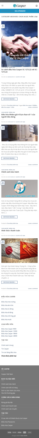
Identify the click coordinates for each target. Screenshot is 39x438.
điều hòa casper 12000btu (30, 105)
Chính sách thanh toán (9, 406)
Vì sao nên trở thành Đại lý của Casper (14, 418)
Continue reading (9, 99)
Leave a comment (33, 107)
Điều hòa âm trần (7, 305)
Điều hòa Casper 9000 (8, 329)
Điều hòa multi (6, 319)
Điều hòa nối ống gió (8, 316)
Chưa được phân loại (8, 67)
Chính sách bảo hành (10, 172)
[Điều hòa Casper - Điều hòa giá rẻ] (19, 5)
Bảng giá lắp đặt (7, 402)
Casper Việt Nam (20, 77)
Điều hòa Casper (7, 425)
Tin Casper (5, 349)
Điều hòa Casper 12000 (9, 331)
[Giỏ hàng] (37, 6)
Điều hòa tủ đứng (7, 309)
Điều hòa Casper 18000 (9, 334)
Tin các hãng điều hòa (8, 352)
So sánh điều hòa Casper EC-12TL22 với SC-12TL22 (19, 70)
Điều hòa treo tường (8, 302)
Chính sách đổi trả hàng (9, 388)
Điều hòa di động (7, 312)
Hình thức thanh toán (10, 230)
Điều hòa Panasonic (8, 422)
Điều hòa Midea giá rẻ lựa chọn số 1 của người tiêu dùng (18, 115)
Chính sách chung (7, 345)
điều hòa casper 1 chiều (7, 107)
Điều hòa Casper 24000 (9, 336)
